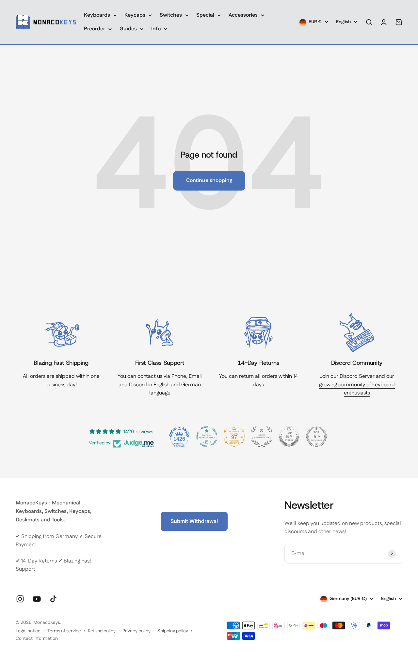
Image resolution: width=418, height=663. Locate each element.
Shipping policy (172, 631)
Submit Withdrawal (194, 521)
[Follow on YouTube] (36, 598)
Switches (171, 15)
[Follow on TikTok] (53, 598)
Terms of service (64, 631)
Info (156, 29)
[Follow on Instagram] (20, 598)
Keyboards (97, 15)
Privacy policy (136, 631)
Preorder (94, 29)
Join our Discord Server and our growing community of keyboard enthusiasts (357, 385)
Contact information (37, 638)
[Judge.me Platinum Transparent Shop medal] (206, 436)
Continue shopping (209, 180)
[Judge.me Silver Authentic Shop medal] (261, 436)
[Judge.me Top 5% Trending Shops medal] (316, 436)
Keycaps (134, 15)
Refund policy (102, 631)
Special (205, 15)
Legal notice (28, 631)
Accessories (243, 15)
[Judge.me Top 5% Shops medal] (289, 436)
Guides (128, 29)
